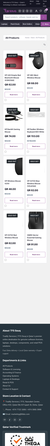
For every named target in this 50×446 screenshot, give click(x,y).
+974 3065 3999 (34, 409)
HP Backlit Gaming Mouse (12, 130)
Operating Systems (11, 376)
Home (27, 38)
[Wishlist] (41, 11)
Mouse (8, 89)
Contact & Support (10, 389)
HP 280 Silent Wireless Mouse (33, 76)
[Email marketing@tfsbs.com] (19, 11)
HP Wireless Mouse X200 (13, 182)
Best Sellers (27, 24)
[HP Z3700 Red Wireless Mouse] (14, 221)
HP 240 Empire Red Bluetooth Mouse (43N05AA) (13, 77)
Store (33, 38)
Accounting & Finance (12, 372)
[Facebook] (23, 11)
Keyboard (31, 141)
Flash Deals (15, 24)
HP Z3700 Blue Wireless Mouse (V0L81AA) (33, 183)
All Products (8, 366)
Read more (14, 95)
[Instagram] (27, 11)
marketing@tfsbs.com (20, 414)
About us (31, 2)
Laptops (4, 24)
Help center (38, 2)
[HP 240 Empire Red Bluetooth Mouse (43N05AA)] (14, 61)
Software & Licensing (11, 369)
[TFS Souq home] (10, 11)
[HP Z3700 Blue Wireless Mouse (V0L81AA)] (36, 167)
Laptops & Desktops (11, 379)
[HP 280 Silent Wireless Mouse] (36, 61)
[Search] (43, 17)
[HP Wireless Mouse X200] (14, 167)
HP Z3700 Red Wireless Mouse (11, 236)
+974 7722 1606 (19, 409)
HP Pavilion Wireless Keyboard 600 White (35, 130)
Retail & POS (8, 382)
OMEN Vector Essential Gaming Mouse (34, 237)
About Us (38, 24)
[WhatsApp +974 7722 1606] (31, 11)
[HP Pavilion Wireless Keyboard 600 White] (36, 115)
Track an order (45, 3)
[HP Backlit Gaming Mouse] (14, 115)
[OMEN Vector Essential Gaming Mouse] (36, 221)
